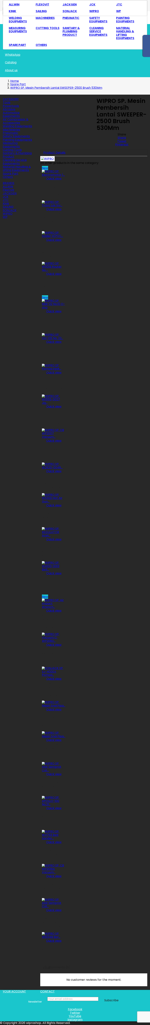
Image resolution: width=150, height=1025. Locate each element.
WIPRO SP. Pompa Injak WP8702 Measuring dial (53, 383)
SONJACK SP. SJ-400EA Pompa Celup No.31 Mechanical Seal (53, 691)
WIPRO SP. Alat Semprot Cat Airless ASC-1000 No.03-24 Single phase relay (52, 788)
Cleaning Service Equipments (98, 31)
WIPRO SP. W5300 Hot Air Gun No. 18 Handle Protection (53, 516)
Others (41, 45)
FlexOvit (42, 4)
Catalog (10, 62)
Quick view (51, 178)
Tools (6, 102)
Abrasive (9, 109)
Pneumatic (71, 18)
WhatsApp (12, 55)
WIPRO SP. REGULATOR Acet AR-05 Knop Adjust (53, 550)
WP (118, 11)
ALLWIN (14, 4)
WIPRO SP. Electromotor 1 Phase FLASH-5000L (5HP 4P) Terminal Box (53, 191)
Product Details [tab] (54, 152)
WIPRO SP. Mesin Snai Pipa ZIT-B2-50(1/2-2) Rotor (53, 748)
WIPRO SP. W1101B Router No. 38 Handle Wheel (53, 282)
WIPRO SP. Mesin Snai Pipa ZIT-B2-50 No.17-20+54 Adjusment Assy (53, 720)
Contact (47, 991)
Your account (14, 991)
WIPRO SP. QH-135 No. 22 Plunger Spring (53, 350)
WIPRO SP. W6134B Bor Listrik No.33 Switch (51, 951)
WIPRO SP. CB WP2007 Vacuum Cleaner (53, 449)
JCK (92, 4)
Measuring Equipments (18, 29)
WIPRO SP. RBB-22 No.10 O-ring (53, 318)
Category (11, 99)
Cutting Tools (47, 28)
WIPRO (94, 11)
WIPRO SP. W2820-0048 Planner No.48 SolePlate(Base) (53, 482)
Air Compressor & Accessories (15, 121)
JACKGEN (70, 4)
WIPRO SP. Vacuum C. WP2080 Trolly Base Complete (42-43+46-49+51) (52, 659)
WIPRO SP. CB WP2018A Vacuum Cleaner (53, 885)
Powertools (11, 106)
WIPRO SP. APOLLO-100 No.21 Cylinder (52, 816)
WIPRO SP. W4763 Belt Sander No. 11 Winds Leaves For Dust (53, 852)
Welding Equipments (18, 19)
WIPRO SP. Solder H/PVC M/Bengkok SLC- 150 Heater (53, 250)
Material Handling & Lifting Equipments (125, 33)
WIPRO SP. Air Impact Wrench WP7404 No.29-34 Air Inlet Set (53, 621)
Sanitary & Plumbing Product (71, 31)
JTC (119, 4)
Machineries (45, 18)
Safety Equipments (98, 19)
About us (11, 70)
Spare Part (17, 45)
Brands (8, 183)
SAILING (41, 11)
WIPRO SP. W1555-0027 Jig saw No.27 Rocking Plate (53, 417)
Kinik (12, 11)
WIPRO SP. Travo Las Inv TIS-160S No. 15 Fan (53, 218)
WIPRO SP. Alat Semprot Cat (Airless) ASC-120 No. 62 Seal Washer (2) (52, 922)
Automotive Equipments (11, 114)
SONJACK (70, 11)
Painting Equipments (125, 19)
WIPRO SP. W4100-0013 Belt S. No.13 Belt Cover (53, 584)
